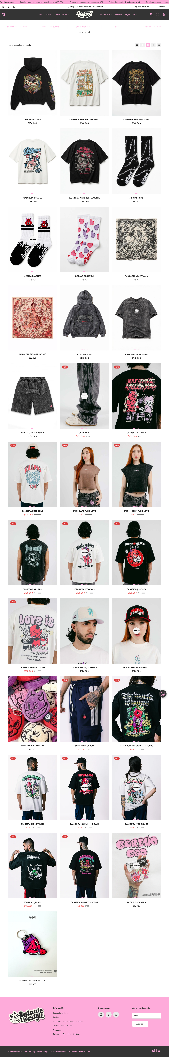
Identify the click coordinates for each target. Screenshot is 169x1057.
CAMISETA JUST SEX (136, 589)
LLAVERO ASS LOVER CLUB (32, 980)
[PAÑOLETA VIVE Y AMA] (136, 239)
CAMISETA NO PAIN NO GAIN (84, 824)
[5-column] (159, 45)
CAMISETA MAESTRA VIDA (136, 119)
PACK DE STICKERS (136, 902)
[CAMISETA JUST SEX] (136, 552)
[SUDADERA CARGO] (84, 709)
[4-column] (153, 45)
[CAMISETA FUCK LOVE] (32, 474)
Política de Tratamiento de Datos (66, 1034)
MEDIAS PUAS (136, 197)
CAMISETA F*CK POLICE (136, 824)
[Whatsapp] (14, 7)
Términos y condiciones (62, 1025)
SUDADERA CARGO (84, 745)
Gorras (118, 27)
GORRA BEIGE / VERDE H (84, 667)
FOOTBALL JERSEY (32, 902)
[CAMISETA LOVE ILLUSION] (32, 631)
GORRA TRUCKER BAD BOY (136, 667)
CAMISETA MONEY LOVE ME (84, 902)
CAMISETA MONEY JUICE (33, 824)
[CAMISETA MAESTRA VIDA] (136, 83)
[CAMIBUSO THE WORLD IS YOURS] (136, 709)
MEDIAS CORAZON (84, 276)
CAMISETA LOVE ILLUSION (32, 667)
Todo (40, 14)
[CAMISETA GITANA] (32, 161)
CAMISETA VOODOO (84, 589)
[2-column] (142, 45)
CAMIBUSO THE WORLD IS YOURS (136, 745)
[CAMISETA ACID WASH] (136, 318)
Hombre (118, 14)
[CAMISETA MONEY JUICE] (32, 787)
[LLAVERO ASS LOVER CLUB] (32, 944)
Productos (105, 14)
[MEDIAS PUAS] (136, 161)
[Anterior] (11, 83)
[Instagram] (3, 7)
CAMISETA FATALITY (136, 432)
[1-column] (137, 45)
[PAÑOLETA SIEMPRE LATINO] (32, 318)
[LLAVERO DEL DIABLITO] (32, 709)
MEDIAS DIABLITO (32, 276)
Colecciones (61, 14)
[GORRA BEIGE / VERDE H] (84, 631)
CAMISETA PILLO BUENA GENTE (84, 197)
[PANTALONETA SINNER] (32, 396)
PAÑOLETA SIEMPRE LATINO (32, 354)
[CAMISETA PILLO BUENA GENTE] (84, 161)
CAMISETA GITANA (32, 197)
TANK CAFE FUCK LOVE (84, 511)
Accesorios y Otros (152, 27)
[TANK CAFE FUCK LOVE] (84, 474)
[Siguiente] (54, 83)
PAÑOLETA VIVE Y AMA (136, 276)
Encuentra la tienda (61, 1013)
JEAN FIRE (84, 432)
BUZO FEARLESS (84, 354)
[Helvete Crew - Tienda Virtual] (84, 14)
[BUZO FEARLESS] (84, 318)
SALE (135, 14)
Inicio (81, 32)
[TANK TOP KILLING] (32, 552)
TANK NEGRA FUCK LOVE (136, 511)
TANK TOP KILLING (32, 589)
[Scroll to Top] (164, 1043)
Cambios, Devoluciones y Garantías (68, 1021)
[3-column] (148, 45)
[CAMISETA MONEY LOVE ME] (84, 865)
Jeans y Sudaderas (84, 27)
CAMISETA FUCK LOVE (32, 511)
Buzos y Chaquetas (50, 27)
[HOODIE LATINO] (32, 83)
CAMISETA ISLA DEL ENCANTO (84, 119)
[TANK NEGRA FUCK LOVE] (136, 474)
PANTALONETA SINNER (32, 432)
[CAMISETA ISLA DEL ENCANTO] (84, 83)
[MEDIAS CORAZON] (84, 239)
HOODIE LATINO (32, 119)
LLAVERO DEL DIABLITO (32, 745)
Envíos (56, 1017)
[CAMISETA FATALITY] (136, 396)
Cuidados (57, 1029)
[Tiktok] (9, 7)
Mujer (127, 14)
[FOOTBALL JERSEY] (32, 865)
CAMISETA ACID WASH (136, 354)
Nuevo (49, 14)
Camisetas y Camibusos (17, 27)
